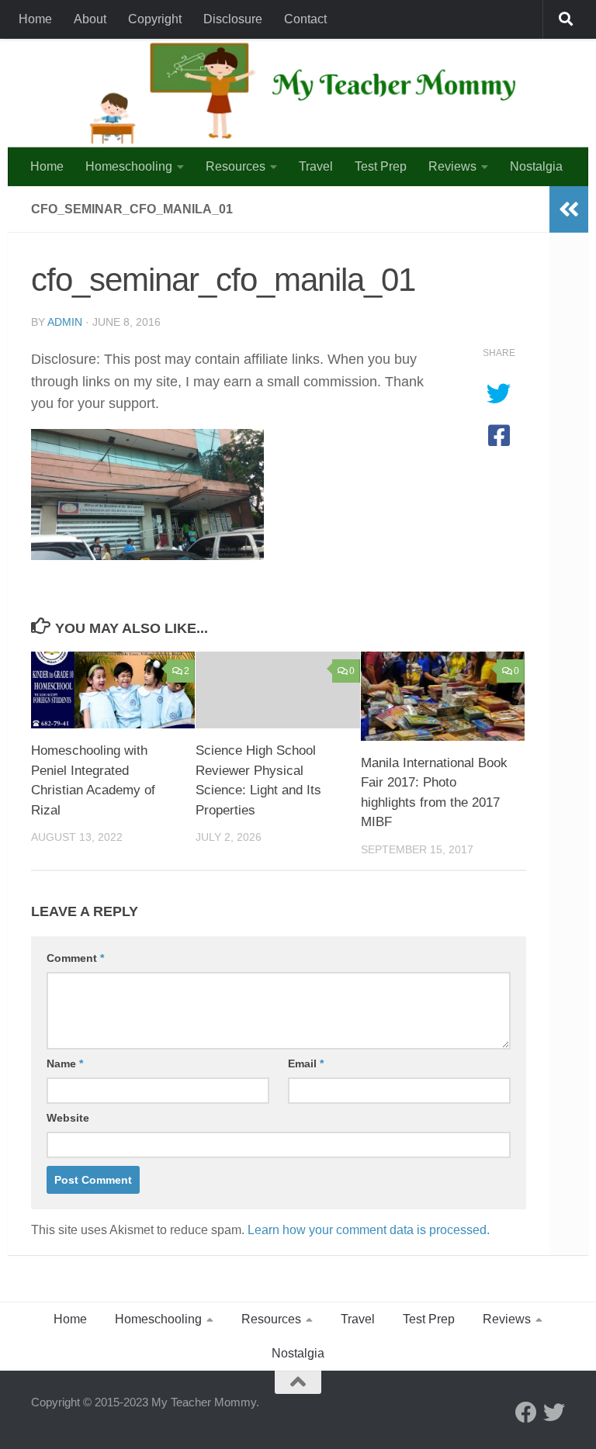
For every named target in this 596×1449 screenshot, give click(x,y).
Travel (316, 166)
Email (306, 1063)
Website (68, 1118)
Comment (75, 958)
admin (64, 322)
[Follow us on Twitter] (554, 1412)
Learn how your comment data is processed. (369, 1229)
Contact (305, 19)
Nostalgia (536, 166)
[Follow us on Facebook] (526, 1412)
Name (65, 1063)
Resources (235, 166)
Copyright (155, 19)
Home (35, 19)
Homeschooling (128, 166)
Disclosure (232, 19)
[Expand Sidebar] (568, 209)
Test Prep (381, 166)
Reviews (452, 166)
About (90, 19)
